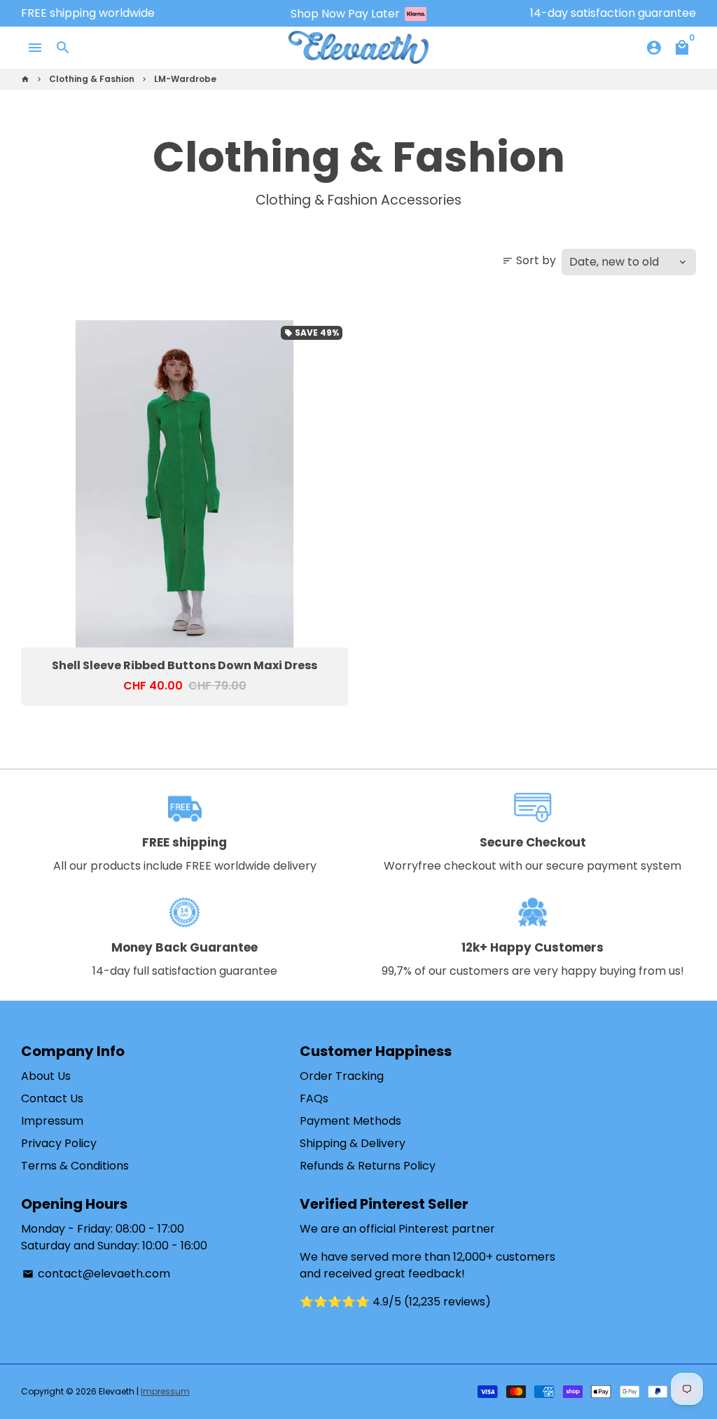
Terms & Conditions (75, 1166)
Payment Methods (350, 1121)
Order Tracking (342, 1076)
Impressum (52, 1121)
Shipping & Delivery (352, 1143)
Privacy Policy (59, 1143)
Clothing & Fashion (91, 79)
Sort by (529, 260)
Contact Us (52, 1098)
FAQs (314, 1098)
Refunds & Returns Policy (368, 1166)
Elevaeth (116, 1391)
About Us (46, 1076)
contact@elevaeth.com (96, 1274)
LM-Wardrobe (185, 79)
